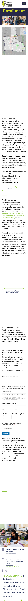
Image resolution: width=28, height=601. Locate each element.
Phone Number (22, 414)
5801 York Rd (9, 551)
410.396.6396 (9, 565)
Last (16, 383)
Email (5, 413)
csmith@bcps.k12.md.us (12, 566)
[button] (24, 4)
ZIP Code (15, 413)
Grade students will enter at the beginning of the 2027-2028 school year (14, 387)
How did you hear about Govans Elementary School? (11, 423)
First (3, 383)
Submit (5, 433)
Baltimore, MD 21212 (11, 553)
